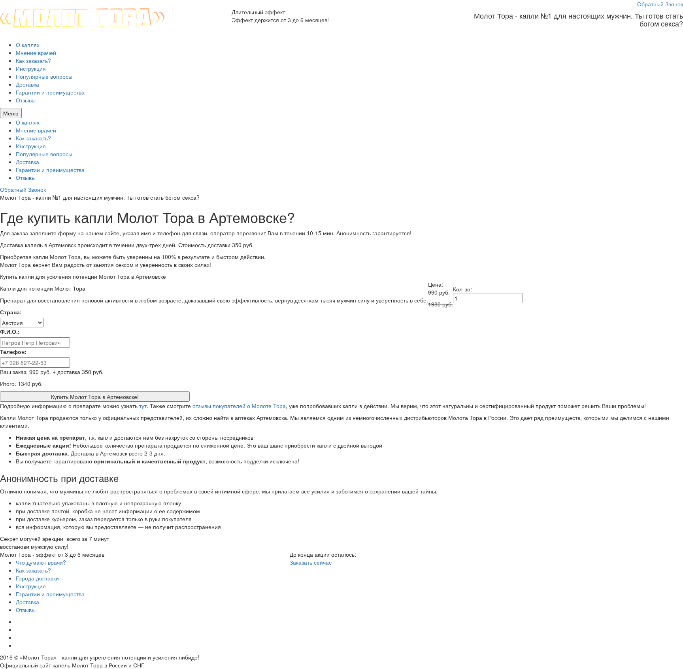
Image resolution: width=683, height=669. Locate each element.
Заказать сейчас (311, 562)
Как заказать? (33, 60)
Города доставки (37, 578)
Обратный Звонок (660, 4)
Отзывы (26, 100)
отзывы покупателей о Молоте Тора (239, 406)
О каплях (28, 45)
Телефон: (13, 351)
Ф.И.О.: (10, 331)
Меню (11, 113)
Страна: (11, 312)
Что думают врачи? (41, 562)
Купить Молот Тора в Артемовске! (95, 397)
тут (143, 406)
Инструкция (31, 68)
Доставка (27, 84)
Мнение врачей (36, 53)
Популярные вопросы (44, 76)
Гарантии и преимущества (50, 92)
